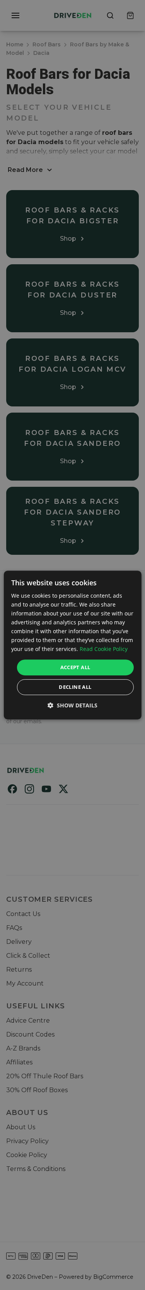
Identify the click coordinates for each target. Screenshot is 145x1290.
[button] (72, 705)
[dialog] (72, 645)
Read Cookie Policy (104, 649)
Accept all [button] (75, 667)
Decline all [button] (75, 686)
